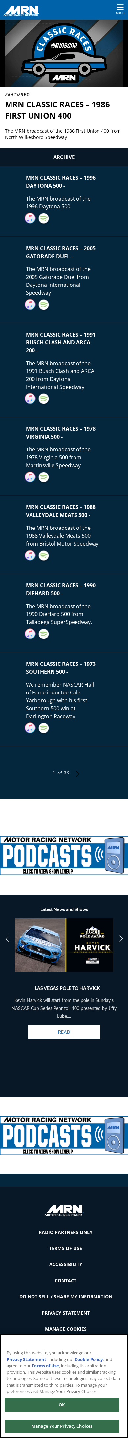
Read (64, 1032)
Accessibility (65, 1264)
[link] (64, 852)
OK (62, 1405)
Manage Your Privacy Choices (62, 1426)
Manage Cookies (66, 1329)
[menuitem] (64, 1232)
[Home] (23, 10)
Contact (65, 1280)
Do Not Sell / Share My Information (65, 1296)
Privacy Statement (66, 1313)
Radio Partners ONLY (66, 1232)
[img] (64, 852)
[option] (64, 984)
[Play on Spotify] (44, 218)
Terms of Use (65, 1248)
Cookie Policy (89, 1359)
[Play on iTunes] (30, 218)
